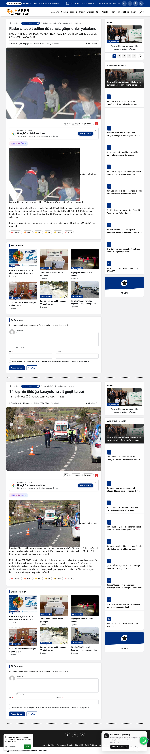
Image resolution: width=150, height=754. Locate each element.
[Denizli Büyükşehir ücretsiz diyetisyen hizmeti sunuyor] (23, 264)
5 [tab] (134, 56)
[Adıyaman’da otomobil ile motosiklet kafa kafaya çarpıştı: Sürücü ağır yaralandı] (124, 148)
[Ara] (124, 3)
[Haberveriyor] (19, 12)
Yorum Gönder (17, 368)
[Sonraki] (140, 56)
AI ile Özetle (21, 143)
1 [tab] (114, 56)
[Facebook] (67, 735)
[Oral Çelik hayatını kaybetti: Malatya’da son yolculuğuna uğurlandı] (124, 245)
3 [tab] (124, 56)
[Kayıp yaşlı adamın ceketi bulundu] (85, 264)
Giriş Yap (31, 368)
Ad (11, 351)
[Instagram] (82, 735)
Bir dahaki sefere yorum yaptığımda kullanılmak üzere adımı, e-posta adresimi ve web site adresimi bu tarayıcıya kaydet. (51, 361)
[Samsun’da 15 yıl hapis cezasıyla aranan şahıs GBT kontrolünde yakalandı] (124, 168)
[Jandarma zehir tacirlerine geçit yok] (54, 264)
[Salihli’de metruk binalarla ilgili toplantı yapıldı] (23, 295)
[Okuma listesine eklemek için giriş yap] (97, 123)
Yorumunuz (21, 330)
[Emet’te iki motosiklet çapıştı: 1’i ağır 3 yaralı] (54, 295)
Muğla (83, 174)
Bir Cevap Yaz (17, 320)
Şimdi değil (134, 747)
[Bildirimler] (141, 3)
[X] (75, 735)
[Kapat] (95, 130)
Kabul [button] (27, 746)
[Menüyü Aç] (36, 12)
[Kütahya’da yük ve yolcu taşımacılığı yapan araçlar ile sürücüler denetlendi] (85, 295)
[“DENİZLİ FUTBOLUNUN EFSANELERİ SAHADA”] (124, 264)
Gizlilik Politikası (10, 746)
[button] (130, 3)
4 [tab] (129, 56)
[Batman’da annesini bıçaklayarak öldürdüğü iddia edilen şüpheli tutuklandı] (124, 226)
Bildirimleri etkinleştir (119, 747)
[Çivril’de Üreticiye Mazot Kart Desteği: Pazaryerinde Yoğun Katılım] (124, 206)
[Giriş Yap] (135, 3)
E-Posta (59, 351)
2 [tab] (119, 56)
